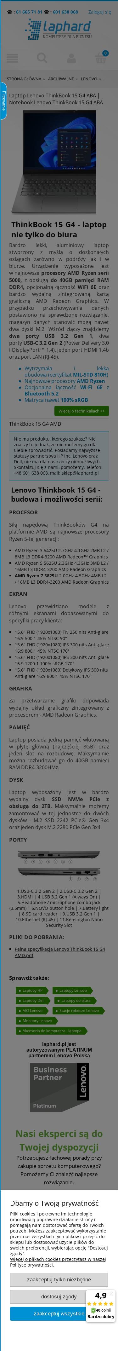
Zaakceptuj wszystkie (59, 1314)
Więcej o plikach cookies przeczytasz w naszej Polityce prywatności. (58, 1262)
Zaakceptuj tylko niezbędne (59, 1280)
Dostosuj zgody (59, 1297)
